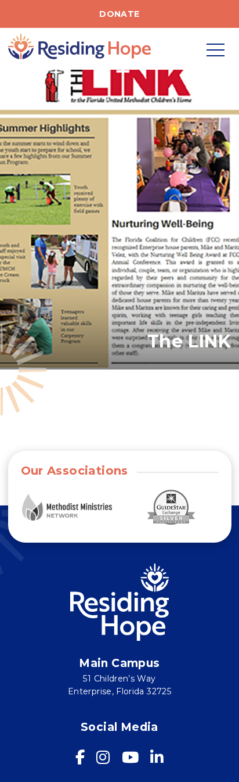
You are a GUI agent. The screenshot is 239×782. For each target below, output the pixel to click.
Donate (119, 14)
